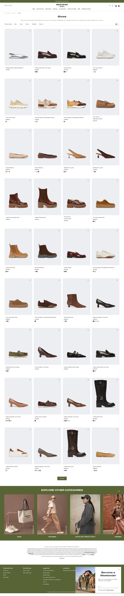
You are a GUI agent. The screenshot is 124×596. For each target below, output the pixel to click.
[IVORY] (36, 121)
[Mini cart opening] (119, 5)
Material (34, 24)
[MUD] (7, 321)
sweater (92, 554)
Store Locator (26, 570)
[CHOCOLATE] (9, 171)
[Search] (109, 5)
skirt (84, 554)
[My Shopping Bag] (118, 5)
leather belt (30, 553)
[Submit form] (117, 587)
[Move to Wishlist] (30, 31)
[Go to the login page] (112, 5)
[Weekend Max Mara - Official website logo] (62, 5)
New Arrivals (9, 24)
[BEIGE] (93, 71)
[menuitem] (34, 9)
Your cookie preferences (49, 577)
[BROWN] (7, 271)
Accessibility (46, 584)
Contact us (5, 570)
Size (15, 24)
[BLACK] (35, 71)
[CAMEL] (35, 121)
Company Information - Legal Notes (51, 579)
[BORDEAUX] (36, 71)
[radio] (35, 71)
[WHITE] (36, 321)
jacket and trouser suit (89, 552)
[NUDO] (6, 171)
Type (21, 24)
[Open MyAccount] (113, 5)
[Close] (119, 569)
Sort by (41, 24)
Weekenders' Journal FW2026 (70, 570)
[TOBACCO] (93, 221)
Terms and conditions (48, 570)
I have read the (106, 590)
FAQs (4, 575)
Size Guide (6, 577)
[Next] (119, 491)
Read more (62, 558)
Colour (27, 24)
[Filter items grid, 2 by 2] (118, 24)
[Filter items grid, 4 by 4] (116, 24)
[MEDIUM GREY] (7, 121)
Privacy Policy (46, 575)
